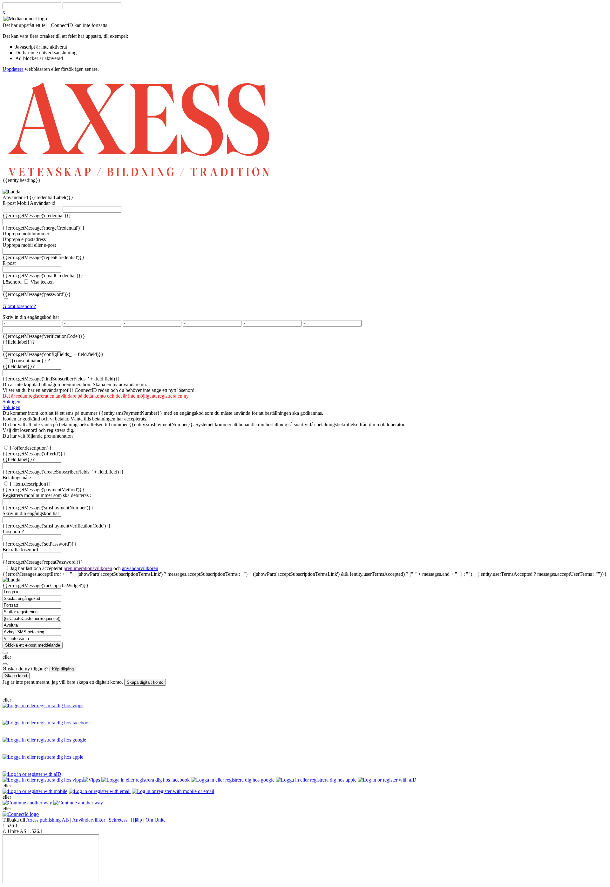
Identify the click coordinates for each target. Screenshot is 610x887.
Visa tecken (41, 282)
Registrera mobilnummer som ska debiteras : (47, 495)
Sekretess (118, 820)
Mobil (23, 203)
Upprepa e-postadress (24, 239)
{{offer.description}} (30, 448)
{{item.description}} (30, 484)
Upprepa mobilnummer (26, 233)
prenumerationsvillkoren (88, 568)
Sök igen (11, 401)
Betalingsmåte (17, 477)
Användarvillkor (88, 820)
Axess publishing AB (47, 820)
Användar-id (16, 197)
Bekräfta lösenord (20, 549)
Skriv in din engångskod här (31, 317)
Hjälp (136, 820)
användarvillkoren (140, 568)
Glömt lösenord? (19, 306)
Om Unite (156, 820)
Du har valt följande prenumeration (38, 436)
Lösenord (12, 282)
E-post (10, 203)
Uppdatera (13, 69)
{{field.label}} (19, 342)
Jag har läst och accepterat (83, 568)
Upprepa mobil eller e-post (29, 245)
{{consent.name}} (27, 360)
